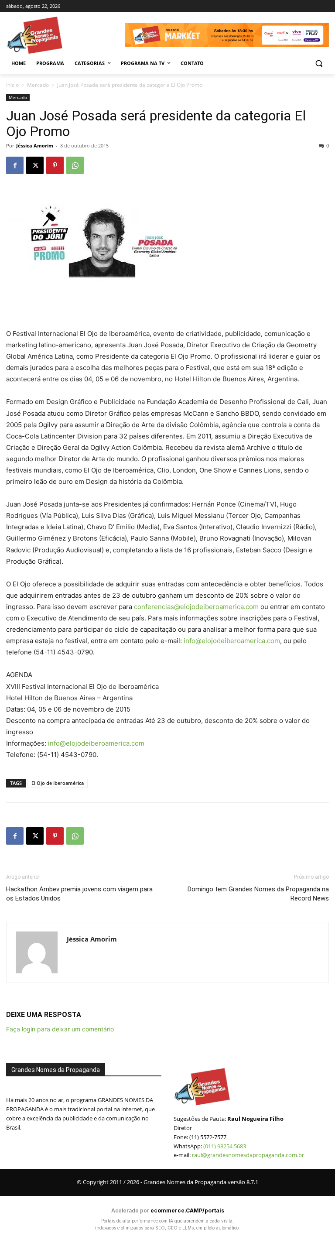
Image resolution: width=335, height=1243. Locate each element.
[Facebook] (15, 165)
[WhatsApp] (75, 165)
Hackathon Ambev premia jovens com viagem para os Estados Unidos (79, 893)
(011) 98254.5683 (224, 1146)
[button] (318, 63)
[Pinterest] (55, 165)
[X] (35, 165)
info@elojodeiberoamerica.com (232, 641)
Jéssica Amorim (34, 145)
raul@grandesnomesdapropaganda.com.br (248, 1155)
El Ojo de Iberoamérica (57, 783)
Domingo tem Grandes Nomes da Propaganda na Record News (258, 893)
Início (12, 85)
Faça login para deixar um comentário (60, 1029)
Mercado (38, 85)
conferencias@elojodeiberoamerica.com (196, 607)
